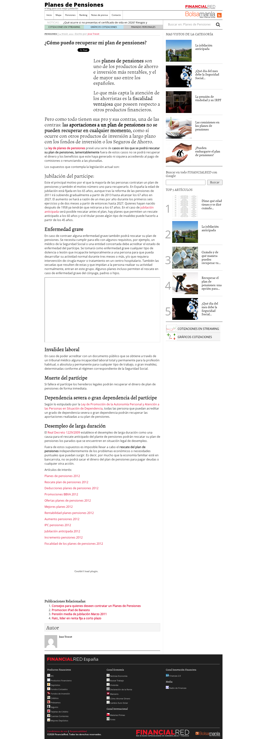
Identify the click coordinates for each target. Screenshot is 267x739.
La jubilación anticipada (203, 47)
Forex (112, 719)
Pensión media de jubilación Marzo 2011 (79, 614)
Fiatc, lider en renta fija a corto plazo (76, 618)
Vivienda (114, 685)
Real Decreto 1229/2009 (64, 432)
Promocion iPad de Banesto (71, 610)
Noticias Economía (118, 676)
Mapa (58, 15)
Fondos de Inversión (60, 693)
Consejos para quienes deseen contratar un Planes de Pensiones (96, 606)
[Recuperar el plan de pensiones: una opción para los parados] (185, 283)
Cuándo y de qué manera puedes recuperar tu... (211, 257)
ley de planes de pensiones (66, 148)
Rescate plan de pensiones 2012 (66, 482)
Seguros (54, 707)
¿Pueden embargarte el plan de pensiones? (207, 151)
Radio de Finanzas (177, 688)
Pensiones (70, 15)
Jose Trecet (93, 33)
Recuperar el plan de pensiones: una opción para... (212, 283)
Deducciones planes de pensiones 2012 (71, 488)
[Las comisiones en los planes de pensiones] (179, 128)
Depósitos (55, 685)
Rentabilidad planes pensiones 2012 (69, 513)
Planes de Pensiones (74, 4)
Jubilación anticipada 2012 (62, 531)
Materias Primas (117, 715)
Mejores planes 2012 (58, 507)
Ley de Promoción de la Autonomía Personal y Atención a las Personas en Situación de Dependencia (101, 406)
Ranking (83, 15)
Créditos (54, 698)
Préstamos (55, 702)
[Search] (218, 24)
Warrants (114, 694)
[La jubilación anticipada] (179, 51)
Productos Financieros (61, 680)
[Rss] (219, 15)
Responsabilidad (78, 731)
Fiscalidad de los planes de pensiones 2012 (73, 544)
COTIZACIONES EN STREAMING (64, 27)
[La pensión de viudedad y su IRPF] (179, 102)
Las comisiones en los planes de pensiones (207, 126)
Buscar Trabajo (117, 680)
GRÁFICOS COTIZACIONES (104, 27)
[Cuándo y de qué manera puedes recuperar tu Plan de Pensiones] (185, 257)
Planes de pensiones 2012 (62, 476)
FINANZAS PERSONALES (143, 27)
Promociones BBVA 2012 (61, 494)
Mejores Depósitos (59, 720)
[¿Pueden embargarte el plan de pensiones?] (179, 153)
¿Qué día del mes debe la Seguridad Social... (207, 74)
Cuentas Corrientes (59, 716)
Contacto (116, 15)
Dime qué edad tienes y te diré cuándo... (212, 204)
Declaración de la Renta (121, 689)
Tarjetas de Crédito (59, 711)
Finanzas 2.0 (175, 675)
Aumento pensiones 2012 (61, 519)
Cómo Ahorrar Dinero (120, 698)
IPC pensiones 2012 (57, 525)
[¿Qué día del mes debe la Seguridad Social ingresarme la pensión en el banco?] (179, 76)
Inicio (49, 15)
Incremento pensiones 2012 (63, 537)
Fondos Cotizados (59, 689)
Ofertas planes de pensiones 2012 (67, 500)
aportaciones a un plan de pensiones (107, 124)
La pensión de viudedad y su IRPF (208, 98)
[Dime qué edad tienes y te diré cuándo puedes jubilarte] (185, 206)
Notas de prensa (99, 15)
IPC (52, 676)
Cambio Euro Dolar (119, 703)
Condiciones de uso (57, 731)
